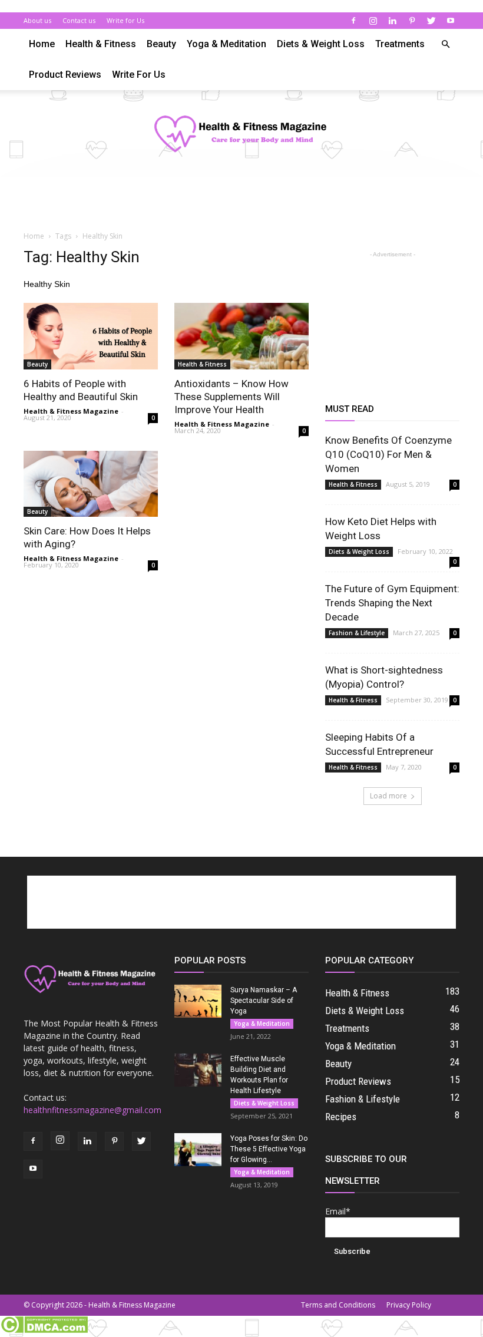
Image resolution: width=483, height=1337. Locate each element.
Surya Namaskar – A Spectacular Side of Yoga (263, 1000)
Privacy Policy (408, 1305)
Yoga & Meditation (226, 43)
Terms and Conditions (338, 1305)
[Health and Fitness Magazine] (241, 134)
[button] (445, 44)
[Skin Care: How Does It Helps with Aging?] (91, 484)
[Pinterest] (412, 20)
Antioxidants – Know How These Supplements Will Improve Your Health (231, 396)
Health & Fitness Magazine (71, 411)
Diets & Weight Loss (321, 43)
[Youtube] (450, 20)
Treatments (400, 43)
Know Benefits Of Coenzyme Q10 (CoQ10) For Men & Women (388, 454)
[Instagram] (373, 20)
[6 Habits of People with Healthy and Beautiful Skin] (91, 336)
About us (37, 20)
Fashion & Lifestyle (357, 633)
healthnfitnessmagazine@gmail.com (92, 1109)
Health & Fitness (100, 43)
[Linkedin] (392, 20)
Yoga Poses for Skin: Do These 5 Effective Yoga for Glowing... (268, 1149)
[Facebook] (353, 20)
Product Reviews (65, 74)
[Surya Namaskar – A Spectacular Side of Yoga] (197, 1001)
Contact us (78, 20)
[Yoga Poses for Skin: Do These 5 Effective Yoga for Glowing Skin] (197, 1149)
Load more (388, 796)
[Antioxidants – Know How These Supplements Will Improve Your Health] (241, 336)
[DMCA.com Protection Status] (44, 1330)
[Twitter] (431, 20)
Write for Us (125, 20)
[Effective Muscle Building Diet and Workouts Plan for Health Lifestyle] (197, 1070)
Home (42, 43)
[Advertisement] (241, 203)
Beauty (161, 43)
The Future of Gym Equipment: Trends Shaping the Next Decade (392, 603)
